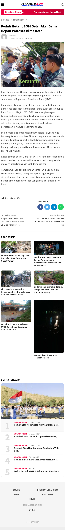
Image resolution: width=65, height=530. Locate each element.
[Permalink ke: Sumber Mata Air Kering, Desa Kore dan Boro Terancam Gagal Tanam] (16, 247)
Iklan (32, 499)
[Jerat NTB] (32, 4)
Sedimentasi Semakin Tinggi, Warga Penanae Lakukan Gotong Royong (48, 289)
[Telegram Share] (54, 207)
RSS (33, 510)
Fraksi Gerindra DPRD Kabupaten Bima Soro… (37, 471)
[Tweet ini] (47, 207)
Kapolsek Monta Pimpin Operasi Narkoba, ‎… (36, 436)
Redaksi (16, 490)
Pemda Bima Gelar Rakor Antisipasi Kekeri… (36, 459)
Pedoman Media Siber (47, 490)
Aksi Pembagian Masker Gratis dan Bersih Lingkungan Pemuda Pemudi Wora (15, 292)
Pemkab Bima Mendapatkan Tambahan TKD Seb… (36, 449)
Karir (16, 494)
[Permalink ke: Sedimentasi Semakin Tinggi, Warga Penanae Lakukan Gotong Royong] (49, 278)
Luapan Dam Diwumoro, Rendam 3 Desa (45, 356)
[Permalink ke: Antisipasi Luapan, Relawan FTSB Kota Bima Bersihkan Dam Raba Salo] (16, 311)
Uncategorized (20, 422)
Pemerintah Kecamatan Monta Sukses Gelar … (36, 426)
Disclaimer (47, 494)
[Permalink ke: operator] (4, 36)
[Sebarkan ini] (40, 207)
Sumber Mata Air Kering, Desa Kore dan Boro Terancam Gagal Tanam (15, 258)
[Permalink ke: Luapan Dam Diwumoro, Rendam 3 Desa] (49, 326)
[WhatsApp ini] (61, 207)
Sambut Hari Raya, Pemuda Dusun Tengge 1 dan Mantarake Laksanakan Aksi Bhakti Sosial (48, 261)
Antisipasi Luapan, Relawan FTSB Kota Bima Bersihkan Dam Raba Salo (14, 327)
